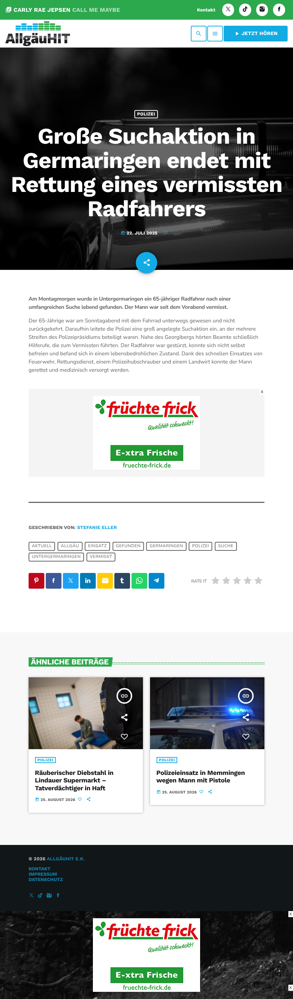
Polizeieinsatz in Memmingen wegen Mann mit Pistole (201, 777)
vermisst (101, 557)
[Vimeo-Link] (37, 33)
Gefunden (128, 546)
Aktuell (42, 546)
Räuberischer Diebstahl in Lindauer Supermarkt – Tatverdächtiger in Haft (74, 780)
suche (225, 546)
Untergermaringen (56, 557)
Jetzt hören (256, 33)
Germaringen (166, 546)
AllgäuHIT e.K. (66, 859)
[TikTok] (245, 10)
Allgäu (70, 546)
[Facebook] (279, 10)
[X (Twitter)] (228, 10)
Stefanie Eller (97, 527)
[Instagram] (262, 10)
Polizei (146, 114)
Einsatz (97, 546)
